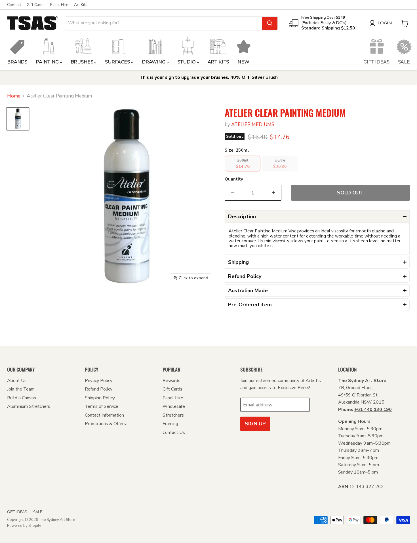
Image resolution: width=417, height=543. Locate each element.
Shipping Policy (100, 398)
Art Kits (80, 5)
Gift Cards (36, 5)
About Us (17, 380)
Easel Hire (59, 5)
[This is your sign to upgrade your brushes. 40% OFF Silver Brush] (208, 77)
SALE (404, 62)
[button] (317, 216)
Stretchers (173, 415)
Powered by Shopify (24, 525)
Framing (170, 424)
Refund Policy (98, 389)
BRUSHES (82, 62)
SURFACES (118, 62)
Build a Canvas (21, 398)
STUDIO (187, 62)
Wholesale (174, 406)
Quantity (234, 179)
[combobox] (163, 23)
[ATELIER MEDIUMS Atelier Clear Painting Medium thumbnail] (18, 119)
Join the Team (21, 389)
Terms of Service (101, 406)
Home (13, 96)
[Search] (269, 23)
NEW (243, 62)
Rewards (171, 380)
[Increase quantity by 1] (273, 193)
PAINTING (48, 62)
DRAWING (154, 62)
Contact (14, 5)
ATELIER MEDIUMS (252, 124)
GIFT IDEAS (376, 62)
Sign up (255, 423)
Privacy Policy (98, 380)
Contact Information (104, 415)
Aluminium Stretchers (28, 406)
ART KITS (218, 62)
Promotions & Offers (105, 424)
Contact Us (174, 432)
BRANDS (17, 62)
